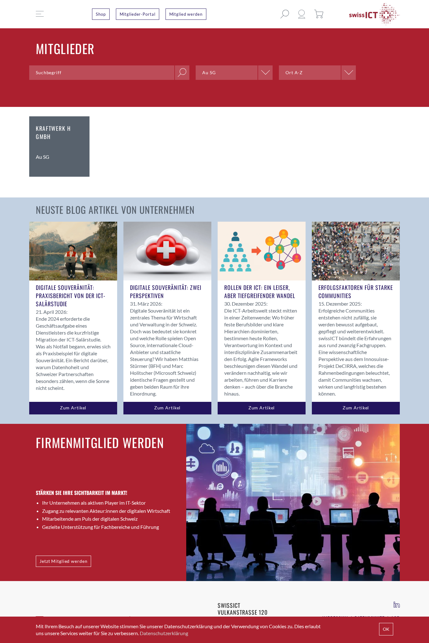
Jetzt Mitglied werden (63, 561)
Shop (101, 14)
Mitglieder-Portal (137, 14)
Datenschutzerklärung (164, 633)
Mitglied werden (186, 14)
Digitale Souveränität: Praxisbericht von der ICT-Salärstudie (71, 295)
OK (386, 629)
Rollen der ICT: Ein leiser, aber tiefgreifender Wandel (259, 291)
